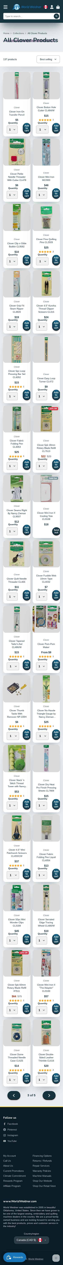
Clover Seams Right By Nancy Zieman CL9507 (17, 513)
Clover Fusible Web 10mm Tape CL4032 (46, 578)
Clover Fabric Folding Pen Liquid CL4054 (46, 857)
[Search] (56, 16)
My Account (9, 1155)
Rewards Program (13, 1180)
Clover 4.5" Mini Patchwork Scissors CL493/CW (17, 852)
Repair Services (41, 1165)
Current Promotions (13, 1170)
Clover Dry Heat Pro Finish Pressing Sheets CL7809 (46, 787)
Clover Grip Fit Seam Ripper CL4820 (16, 308)
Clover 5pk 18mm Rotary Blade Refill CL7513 (46, 448)
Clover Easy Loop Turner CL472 (46, 369)
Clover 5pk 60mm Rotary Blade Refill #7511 (16, 987)
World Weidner (35, 1259)
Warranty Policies (42, 1170)
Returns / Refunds (42, 1160)
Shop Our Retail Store (44, 1186)
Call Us (7, 1160)
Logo (26, 7)
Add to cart (26, 128)
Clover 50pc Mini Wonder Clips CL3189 (16, 922)
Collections (18, 33)
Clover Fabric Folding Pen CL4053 (17, 443)
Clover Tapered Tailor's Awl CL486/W (17, 644)
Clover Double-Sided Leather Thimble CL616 (46, 1057)
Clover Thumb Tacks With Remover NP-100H (16, 713)
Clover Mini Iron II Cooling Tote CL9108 (46, 516)
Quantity (13, 123)
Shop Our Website (42, 1180)
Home (6, 33)
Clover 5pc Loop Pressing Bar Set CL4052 (16, 374)
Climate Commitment (14, 1175)
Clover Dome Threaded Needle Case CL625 (17, 1057)
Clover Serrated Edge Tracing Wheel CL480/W (46, 922)
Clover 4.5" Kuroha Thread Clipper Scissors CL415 (46, 308)
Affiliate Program (12, 1186)
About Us (8, 1165)
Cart (58, 7)
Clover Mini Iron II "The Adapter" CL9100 (46, 987)
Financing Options (42, 1155)
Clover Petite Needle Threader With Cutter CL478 (16, 177)
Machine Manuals (42, 1175)
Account (52, 7)
